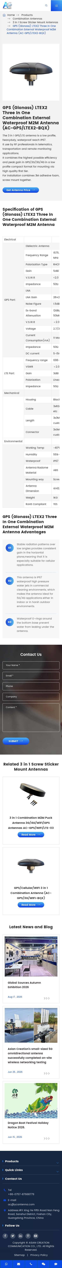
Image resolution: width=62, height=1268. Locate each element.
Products (27, 15)
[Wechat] (43, 1264)
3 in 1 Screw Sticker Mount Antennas (35, 22)
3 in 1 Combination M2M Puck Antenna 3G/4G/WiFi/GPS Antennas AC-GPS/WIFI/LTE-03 (31, 823)
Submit (16, 741)
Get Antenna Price (20, 190)
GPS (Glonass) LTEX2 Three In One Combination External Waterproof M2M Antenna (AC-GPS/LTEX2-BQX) (31, 29)
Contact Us (13, 1179)
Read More (30, 835)
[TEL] (31, 1264)
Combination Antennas (27, 19)
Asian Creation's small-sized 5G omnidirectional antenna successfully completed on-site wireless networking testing (30, 1056)
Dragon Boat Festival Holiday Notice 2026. (28, 1125)
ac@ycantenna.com (21, 1204)
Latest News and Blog (31, 927)
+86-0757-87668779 (21, 1194)
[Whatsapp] (6, 1264)
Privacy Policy (39, 1255)
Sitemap (19, 1255)
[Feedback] (56, 1264)
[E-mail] (19, 1264)
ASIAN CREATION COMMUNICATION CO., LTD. (28, 1244)
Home (11, 15)
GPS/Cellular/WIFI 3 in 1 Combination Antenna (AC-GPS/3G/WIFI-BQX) (31, 893)
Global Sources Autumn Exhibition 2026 (24, 985)
